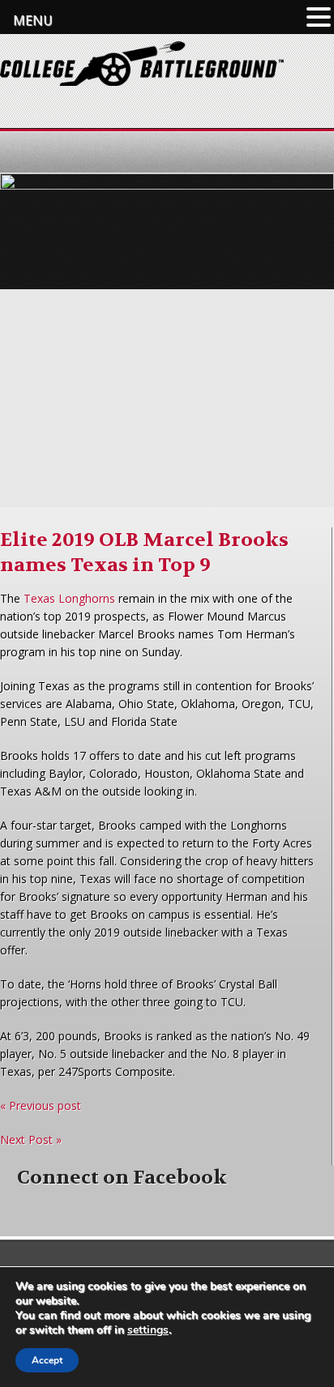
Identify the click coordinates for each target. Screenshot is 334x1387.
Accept (47, 1360)
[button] (318, 17)
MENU (33, 20)
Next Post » (31, 1139)
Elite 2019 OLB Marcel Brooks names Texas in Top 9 (144, 552)
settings (148, 1330)
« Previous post (40, 1105)
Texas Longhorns (69, 598)
